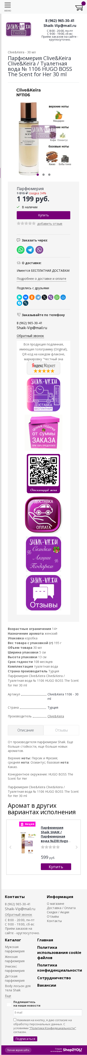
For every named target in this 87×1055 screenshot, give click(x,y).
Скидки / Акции (58, 912)
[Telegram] (38, 297)
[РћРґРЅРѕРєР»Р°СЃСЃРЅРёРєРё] (32, 297)
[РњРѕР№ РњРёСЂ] (63, 297)
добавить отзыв (49, 224)
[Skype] (19, 303)
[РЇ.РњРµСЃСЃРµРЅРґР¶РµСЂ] (19, 297)
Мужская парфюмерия (15, 949)
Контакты (15, 896)
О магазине (55, 903)
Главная (45, 939)
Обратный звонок (30, 336)
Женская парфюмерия (15, 959)
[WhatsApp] (57, 297)
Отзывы (53, 916)
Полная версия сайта (18, 1050)
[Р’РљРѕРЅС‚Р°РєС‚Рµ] (25, 297)
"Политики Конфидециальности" (52, 1028)
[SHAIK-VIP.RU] (18, 30)
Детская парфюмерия (15, 978)
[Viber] (50, 297)
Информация (60, 896)
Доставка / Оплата (61, 908)
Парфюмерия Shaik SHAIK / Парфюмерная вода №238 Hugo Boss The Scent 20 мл (55, 838)
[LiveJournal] (25, 303)
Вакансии (46, 985)
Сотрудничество (54, 977)
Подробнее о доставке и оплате (41, 278)
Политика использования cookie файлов (59, 952)
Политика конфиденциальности (59, 967)
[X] (44, 297)
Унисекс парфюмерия (15, 968)
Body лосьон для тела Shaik (18, 988)
